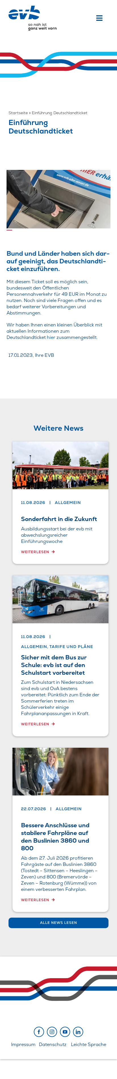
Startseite (18, 112)
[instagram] (52, 1032)
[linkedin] (78, 1032)
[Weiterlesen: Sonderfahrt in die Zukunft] (60, 502)
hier (51, 337)
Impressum (23, 1044)
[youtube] (65, 1032)
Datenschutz (52, 1044)
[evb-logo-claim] (33, 8)
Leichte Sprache (88, 1044)
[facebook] (39, 1032)
